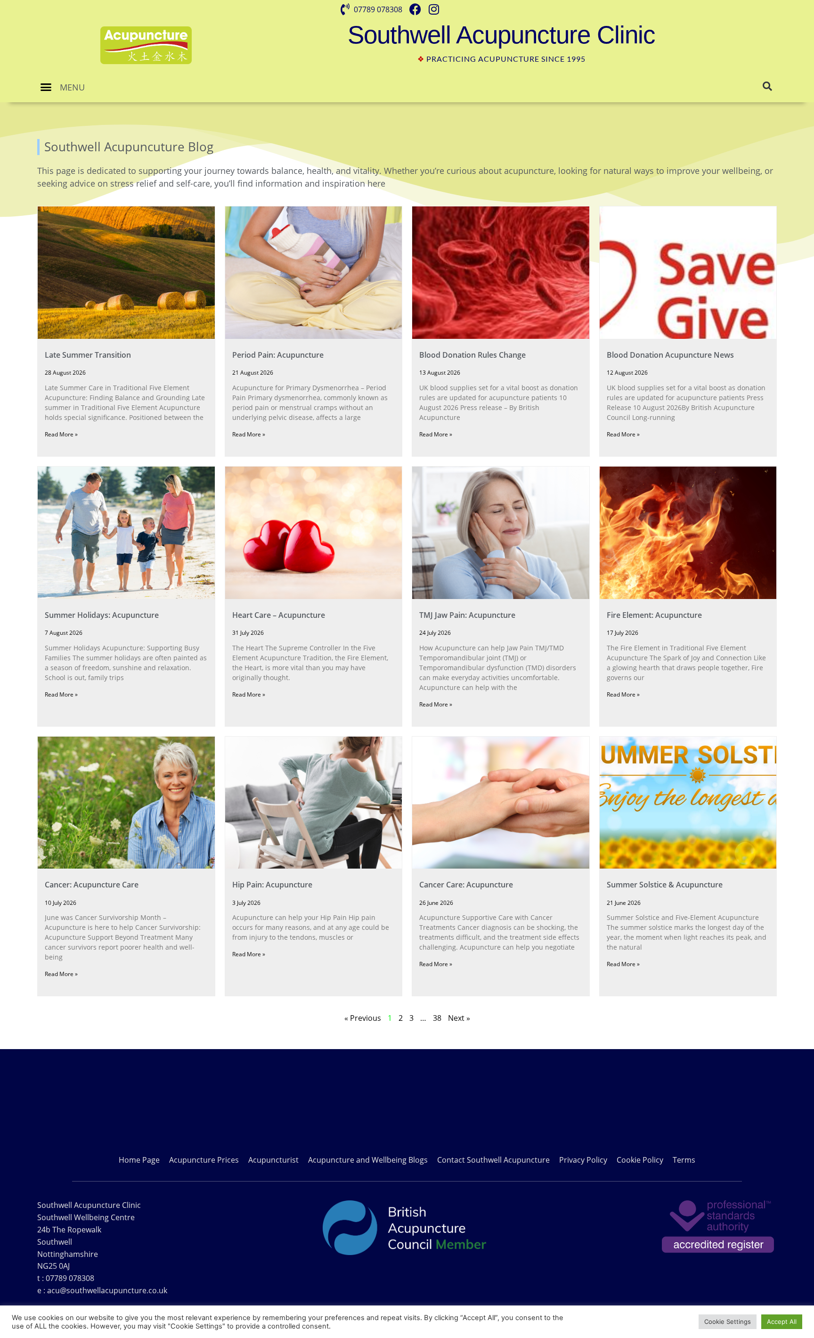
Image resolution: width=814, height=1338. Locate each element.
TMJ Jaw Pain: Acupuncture (467, 615)
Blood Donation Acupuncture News (670, 355)
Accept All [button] (782, 1321)
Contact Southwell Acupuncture (493, 1160)
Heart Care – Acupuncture (278, 615)
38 (437, 1018)
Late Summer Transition (88, 355)
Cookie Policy (640, 1160)
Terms (684, 1160)
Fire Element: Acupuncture (654, 615)
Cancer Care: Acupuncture (466, 884)
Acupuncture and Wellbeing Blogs (368, 1160)
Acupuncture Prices (204, 1160)
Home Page (139, 1160)
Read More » (61, 434)
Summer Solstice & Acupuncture (665, 884)
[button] (46, 87)
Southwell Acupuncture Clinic (501, 35)
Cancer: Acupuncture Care (91, 884)
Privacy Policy (583, 1160)
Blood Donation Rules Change (472, 355)
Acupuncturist (273, 1160)
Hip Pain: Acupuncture (272, 884)
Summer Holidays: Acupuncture (102, 615)
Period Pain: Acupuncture (278, 355)
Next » (459, 1018)
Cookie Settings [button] (727, 1321)
